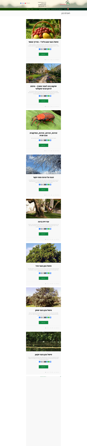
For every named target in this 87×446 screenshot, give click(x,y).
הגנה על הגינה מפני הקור (43, 177)
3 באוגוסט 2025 (57, 59)
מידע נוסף (43, 54)
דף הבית (65, 9)
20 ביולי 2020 (57, 239)
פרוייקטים (48, 9)
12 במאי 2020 (57, 283)
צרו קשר (28, 9)
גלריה (32, 9)
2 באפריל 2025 (57, 106)
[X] (45, 49)
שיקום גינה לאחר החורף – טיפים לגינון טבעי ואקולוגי (43, 87)
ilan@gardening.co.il (41, 2)
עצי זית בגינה (43, 221)
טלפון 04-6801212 (42, 4)
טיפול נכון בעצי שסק (43, 310)
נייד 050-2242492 (42, 6)
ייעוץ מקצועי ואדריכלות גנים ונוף (57, 9)
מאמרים (36, 9)
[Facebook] (50, 49)
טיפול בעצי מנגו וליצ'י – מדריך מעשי (43, 42)
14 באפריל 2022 (57, 150)
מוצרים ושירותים (42, 9)
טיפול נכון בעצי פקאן (43, 354)
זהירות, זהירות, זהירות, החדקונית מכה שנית (43, 134)
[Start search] (68, 9)
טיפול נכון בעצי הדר (43, 266)
